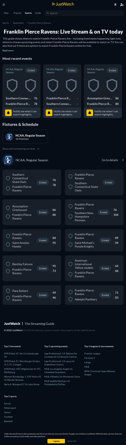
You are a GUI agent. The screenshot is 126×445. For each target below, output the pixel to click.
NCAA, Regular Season (14, 71)
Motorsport (10, 407)
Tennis (7, 412)
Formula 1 (89, 357)
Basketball (18, 22)
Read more (7, 50)
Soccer (7, 403)
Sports (5, 22)
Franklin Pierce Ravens (39, 22)
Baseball (8, 421)
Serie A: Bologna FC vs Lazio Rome (21, 384)
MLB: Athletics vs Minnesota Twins (62, 376)
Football (8, 416)
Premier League (92, 353)
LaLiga (87, 362)
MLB (86, 366)
